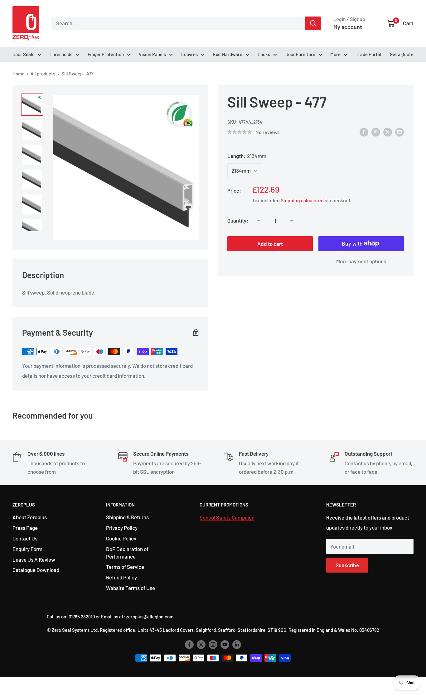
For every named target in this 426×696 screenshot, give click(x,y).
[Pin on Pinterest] (375, 132)
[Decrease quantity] (258, 220)
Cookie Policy (121, 538)
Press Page (25, 528)
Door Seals (23, 54)
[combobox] (178, 23)
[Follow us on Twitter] (201, 644)
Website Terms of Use (130, 588)
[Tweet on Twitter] (387, 132)
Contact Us (24, 538)
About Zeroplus (29, 517)
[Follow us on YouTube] (224, 644)
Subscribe (347, 565)
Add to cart (270, 243)
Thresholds (61, 54)
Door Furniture (300, 54)
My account (347, 26)
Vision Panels (152, 54)
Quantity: (237, 220)
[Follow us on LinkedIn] (236, 644)
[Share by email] (399, 132)
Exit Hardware (227, 54)
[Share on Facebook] (364, 132)
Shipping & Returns (127, 517)
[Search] (313, 23)
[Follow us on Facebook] (189, 644)
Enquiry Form (27, 549)
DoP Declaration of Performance (127, 552)
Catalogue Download (35, 570)
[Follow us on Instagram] (213, 644)
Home (18, 73)
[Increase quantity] (291, 220)
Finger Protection (106, 54)
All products (43, 73)
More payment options (361, 261)
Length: (246, 156)
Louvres (189, 54)
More (335, 54)
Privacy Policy (122, 528)
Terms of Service (125, 567)
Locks (264, 54)
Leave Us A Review (33, 559)
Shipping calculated (302, 200)
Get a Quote (402, 54)
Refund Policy (121, 577)
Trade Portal (368, 54)
